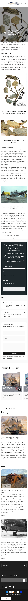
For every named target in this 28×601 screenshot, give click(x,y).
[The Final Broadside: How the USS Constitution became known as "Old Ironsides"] (14, 425)
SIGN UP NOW (14, 289)
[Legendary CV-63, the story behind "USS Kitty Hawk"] (14, 478)
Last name (5, 280)
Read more (3, 466)
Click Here (8, 232)
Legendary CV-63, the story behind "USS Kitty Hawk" (12, 491)
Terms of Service (9, 358)
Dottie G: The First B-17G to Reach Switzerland (12, 540)
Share (4, 297)
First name (5, 271)
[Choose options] (19, 389)
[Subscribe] (24, 580)
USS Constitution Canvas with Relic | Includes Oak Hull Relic (11, 394)
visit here (17, 235)
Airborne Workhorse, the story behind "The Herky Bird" (12, 315)
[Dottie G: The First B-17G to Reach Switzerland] (14, 528)
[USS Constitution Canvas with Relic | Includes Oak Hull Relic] (11, 381)
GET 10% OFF (5, 598)
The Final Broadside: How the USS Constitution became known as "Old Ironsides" (12, 438)
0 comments (25, 297)
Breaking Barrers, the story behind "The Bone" (15, 305)
